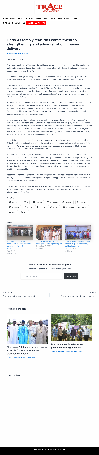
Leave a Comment (13, 358)
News (13, 18)
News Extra (42, 18)
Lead (52, 18)
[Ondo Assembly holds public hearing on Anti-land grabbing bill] (49, 232)
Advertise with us (36, 23)
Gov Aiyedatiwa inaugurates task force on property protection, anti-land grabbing (78, 243)
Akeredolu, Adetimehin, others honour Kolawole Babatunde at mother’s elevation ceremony (27, 350)
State (74, 18)
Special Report (25, 18)
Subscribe (71, 276)
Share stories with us (13, 23)
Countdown (63, 18)
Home (5, 18)
